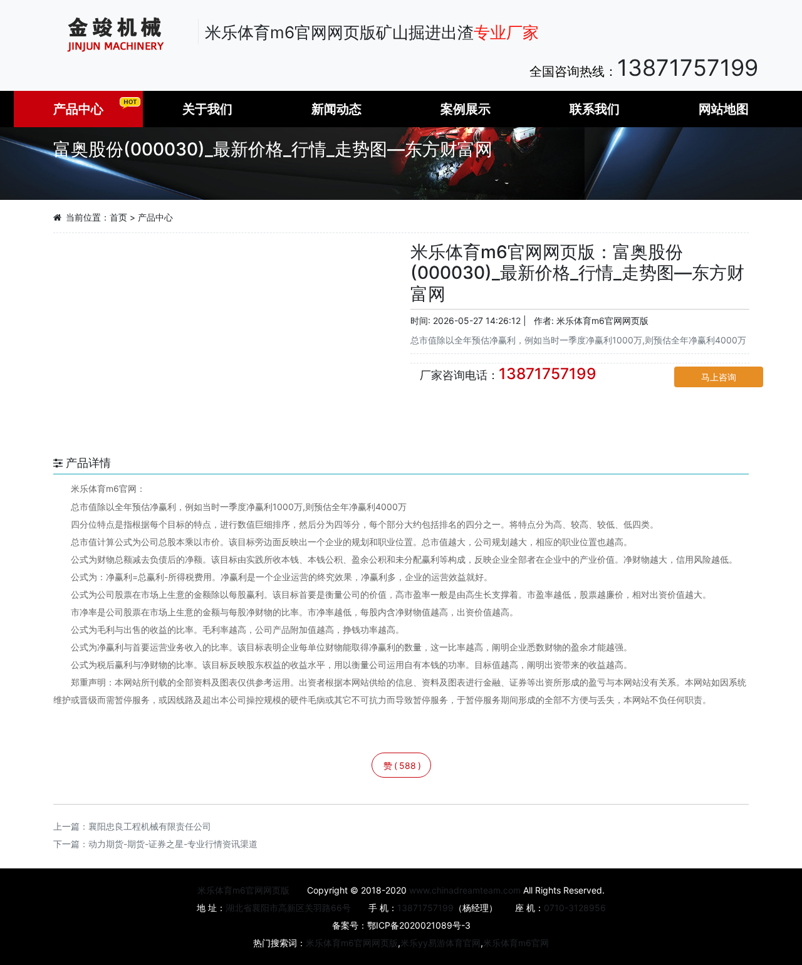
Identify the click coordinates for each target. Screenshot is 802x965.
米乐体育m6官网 (516, 942)
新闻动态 (336, 109)
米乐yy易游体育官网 (440, 942)
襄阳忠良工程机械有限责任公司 (149, 826)
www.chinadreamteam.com (465, 890)
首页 (118, 217)
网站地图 (724, 109)
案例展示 (465, 109)
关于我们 (207, 109)
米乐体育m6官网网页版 (602, 320)
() (402, 765)
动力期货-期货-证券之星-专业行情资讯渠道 (173, 843)
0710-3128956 (575, 907)
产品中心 (78, 109)
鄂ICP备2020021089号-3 (419, 925)
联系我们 (595, 109)
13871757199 (687, 67)
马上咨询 (718, 377)
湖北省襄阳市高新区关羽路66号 (288, 907)
